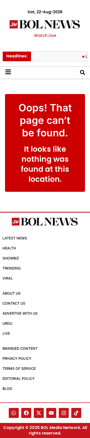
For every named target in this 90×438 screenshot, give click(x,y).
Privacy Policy (17, 358)
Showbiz (10, 258)
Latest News (14, 238)
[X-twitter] (39, 413)
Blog (7, 388)
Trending (11, 268)
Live (6, 333)
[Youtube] (51, 413)
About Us (11, 293)
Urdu (7, 323)
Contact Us (13, 303)
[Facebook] (26, 413)
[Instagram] (64, 413)
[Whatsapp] (14, 413)
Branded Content (20, 348)
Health (9, 248)
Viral (7, 278)
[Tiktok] (76, 413)
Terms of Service (19, 368)
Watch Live (45, 35)
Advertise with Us (20, 313)
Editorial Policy (18, 378)
